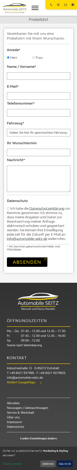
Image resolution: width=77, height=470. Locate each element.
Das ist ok (65, 463)
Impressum (14, 422)
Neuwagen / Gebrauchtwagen (27, 408)
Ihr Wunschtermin (22, 143)
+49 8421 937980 (21, 373)
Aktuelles (13, 403)
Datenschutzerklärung (46, 209)
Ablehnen (48, 463)
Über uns (13, 417)
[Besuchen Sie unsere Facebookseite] (73, 4)
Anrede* (13, 50)
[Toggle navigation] (35, 8)
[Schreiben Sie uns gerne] (66, 4)
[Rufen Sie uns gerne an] (51, 4)
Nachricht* (16, 160)
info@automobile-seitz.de (27, 239)
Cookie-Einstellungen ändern (38, 438)
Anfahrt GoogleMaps (21, 382)
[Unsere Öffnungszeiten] (58, 4)
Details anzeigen (12, 463)
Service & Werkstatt (20, 412)
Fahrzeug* (15, 123)
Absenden (27, 262)
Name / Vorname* (21, 67)
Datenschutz (17, 201)
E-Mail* (13, 86)
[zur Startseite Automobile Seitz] (15, 8)
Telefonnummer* (21, 103)
